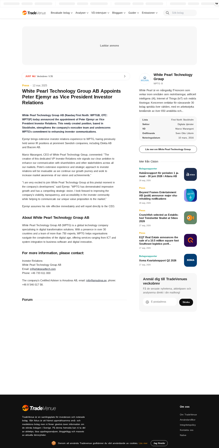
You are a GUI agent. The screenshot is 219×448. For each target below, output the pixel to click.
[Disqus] (76, 346)
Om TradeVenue (188, 414)
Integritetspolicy (188, 425)
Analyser (81, 12)
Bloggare (117, 12)
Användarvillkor (187, 419)
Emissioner (148, 12)
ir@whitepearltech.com (43, 269)
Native (183, 435)
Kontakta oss (186, 430)
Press (25, 85)
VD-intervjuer (98, 12)
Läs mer (143, 443)
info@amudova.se (96, 280)
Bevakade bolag (60, 12)
